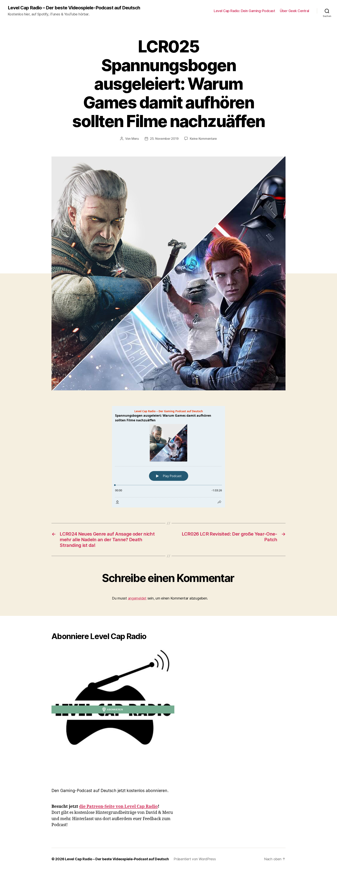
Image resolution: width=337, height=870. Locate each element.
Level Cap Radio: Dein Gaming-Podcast (244, 11)
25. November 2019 (164, 139)
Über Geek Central (294, 11)
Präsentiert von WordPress (195, 859)
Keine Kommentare (203, 139)
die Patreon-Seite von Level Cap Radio (118, 806)
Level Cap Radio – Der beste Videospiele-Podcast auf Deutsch (74, 7)
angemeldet (137, 598)
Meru (135, 139)
